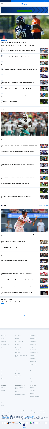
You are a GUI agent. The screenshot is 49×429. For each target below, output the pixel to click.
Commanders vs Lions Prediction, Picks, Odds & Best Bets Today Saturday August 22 (17, 95)
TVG (16, 370)
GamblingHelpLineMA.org (5, 417)
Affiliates (2, 346)
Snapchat (2, 407)
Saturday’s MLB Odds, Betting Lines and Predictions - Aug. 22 (13, 241)
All (2, 301)
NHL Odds (17, 344)
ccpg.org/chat (31, 416)
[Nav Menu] (2, 4)
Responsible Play (3, 341)
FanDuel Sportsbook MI (33, 350)
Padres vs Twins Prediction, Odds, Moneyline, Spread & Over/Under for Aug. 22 (16, 292)
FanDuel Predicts (18, 376)
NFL (19, 301)
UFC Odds (17, 349)
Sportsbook (14, 1)
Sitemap (2, 347)
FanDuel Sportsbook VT (34, 363)
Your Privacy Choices (24, 412)
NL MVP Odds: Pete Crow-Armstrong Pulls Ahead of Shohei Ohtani (14, 260)
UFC (1, 375)
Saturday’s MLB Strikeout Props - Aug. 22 (9, 247)
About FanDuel (3, 335)
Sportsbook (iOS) (3, 390)
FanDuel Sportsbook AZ (34, 335)
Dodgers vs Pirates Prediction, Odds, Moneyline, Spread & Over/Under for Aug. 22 (17, 266)
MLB (16, 301)
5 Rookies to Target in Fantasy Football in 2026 (10, 101)
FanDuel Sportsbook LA (33, 347)
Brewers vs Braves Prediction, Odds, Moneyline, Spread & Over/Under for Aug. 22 (16, 273)
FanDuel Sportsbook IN (33, 346)
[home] (24, 4)
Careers (3, 410)
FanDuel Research (5, 1)
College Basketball (4, 372)
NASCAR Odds (17, 352)
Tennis (31, 378)
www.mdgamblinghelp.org (29, 417)
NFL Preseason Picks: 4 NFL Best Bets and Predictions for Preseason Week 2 (16, 196)
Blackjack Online (32, 390)
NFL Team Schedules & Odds (20, 394)
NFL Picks (17, 391)
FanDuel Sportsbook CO (34, 338)
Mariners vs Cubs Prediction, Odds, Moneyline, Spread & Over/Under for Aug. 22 (16, 286)
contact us (33, 419)
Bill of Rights (33, 410)
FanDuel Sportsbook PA (33, 358)
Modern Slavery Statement (34, 412)
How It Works (3, 338)
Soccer (2, 376)
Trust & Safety (23, 410)
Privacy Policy (42, 410)
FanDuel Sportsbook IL (33, 344)
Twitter (2, 402)
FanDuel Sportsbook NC (34, 352)
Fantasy (24, 1)
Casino (33, 1)
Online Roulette (32, 393)
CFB (30, 375)
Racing (43, 1)
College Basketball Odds (19, 341)
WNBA (31, 381)
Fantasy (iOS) (3, 387)
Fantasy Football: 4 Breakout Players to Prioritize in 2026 (13, 42)
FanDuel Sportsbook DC (34, 341)
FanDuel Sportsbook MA (34, 349)
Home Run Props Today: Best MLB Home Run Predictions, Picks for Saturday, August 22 (18, 50)
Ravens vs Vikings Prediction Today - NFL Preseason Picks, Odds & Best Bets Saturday (17, 151)
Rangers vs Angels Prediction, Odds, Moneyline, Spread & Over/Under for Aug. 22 (17, 279)
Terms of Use (13, 412)
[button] (24, 11)
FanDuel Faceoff (18, 375)
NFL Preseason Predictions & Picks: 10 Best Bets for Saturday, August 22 (15, 56)
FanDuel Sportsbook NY (34, 355)
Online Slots (32, 387)
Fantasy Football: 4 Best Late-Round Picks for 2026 (11, 63)
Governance (13, 410)
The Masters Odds (18, 347)
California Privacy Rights (6, 412)
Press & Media (42, 412)
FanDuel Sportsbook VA (34, 361)
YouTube (2, 405)
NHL (13, 301)
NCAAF (5, 301)
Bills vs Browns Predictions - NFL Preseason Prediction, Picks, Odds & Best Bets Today (17, 82)
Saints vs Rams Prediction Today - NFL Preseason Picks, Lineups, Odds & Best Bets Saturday (19, 69)
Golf (30, 376)
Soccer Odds (17, 350)
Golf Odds (17, 346)
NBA (10, 301)
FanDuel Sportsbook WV (34, 364)
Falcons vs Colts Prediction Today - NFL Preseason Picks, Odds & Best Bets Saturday (17, 88)
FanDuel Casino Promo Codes (34, 396)
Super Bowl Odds (18, 335)
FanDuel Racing (17, 373)
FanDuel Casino (17, 372)
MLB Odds (17, 338)
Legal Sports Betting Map (5, 344)
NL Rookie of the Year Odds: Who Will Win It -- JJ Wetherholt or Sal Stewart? (15, 254)
